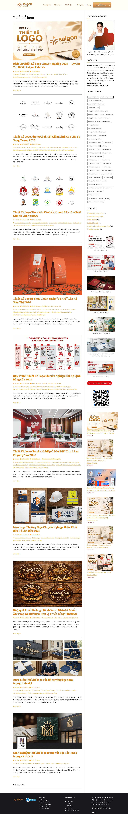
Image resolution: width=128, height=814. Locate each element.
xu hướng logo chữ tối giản (65, 150)
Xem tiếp (16, 90)
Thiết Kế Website (93, 229)
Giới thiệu (68, 5)
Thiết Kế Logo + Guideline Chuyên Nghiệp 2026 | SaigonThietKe (99, 546)
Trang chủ (47, 5)
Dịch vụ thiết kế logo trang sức (24, 763)
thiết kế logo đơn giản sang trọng (23, 150)
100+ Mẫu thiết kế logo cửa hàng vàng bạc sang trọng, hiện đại (43, 681)
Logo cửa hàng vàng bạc (22, 690)
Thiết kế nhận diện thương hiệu (51, 306)
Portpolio (80, 5)
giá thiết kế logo (74, 462)
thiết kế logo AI (91, 149)
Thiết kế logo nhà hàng (93, 163)
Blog (89, 5)
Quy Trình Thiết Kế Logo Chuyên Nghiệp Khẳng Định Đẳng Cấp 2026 (47, 377)
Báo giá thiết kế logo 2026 (107, 97)
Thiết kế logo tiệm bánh (70, 618)
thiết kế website (108, 177)
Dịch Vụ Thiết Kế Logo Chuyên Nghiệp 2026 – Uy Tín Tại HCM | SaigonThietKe (46, 65)
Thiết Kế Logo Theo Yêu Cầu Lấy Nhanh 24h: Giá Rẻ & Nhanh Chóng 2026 (47, 214)
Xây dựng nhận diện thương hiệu (96, 201)
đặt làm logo (36, 538)
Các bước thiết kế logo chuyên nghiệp (41, 386)
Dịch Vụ (57, 5)
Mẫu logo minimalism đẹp (37, 147)
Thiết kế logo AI (92, 223)
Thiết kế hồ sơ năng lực (95, 213)
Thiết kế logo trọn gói (93, 174)
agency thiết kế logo (21, 74)
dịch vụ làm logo (34, 74)
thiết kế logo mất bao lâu (45, 389)
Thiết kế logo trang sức (35, 693)
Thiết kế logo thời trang (93, 170)
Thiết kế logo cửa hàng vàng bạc (66, 690)
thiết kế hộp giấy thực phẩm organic (24, 315)
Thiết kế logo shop (107, 167)
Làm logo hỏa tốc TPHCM (40, 223)
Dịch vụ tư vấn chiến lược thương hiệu (97, 132)
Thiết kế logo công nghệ (94, 153)
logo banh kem (48, 618)
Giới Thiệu (70, 801)
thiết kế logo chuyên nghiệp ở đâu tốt (68, 465)
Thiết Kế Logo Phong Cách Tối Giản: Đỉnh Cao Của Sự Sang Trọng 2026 (46, 138)
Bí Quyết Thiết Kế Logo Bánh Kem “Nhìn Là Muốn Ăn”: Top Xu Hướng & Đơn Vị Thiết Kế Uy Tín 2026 (45, 612)
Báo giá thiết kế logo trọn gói (95, 100)
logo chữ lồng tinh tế (21, 147)
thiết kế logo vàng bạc (50, 693)
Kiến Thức (70, 806)
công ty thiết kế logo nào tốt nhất (25, 462)
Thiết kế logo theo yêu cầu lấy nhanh (42, 225)
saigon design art (107, 142)
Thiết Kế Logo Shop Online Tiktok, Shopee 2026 (99, 574)
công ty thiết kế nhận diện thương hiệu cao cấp (99, 118)
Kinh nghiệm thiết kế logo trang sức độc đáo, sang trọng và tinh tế (45, 754)
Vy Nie (17, 71)
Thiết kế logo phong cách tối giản (45, 150)
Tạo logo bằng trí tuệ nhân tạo (95, 191)
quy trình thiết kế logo (20, 389)
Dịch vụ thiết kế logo (43, 462)
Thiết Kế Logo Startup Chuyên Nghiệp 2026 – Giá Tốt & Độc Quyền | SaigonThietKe (101, 517)
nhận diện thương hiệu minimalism (57, 147)
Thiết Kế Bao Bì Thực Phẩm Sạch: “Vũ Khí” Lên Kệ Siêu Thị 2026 (45, 300)
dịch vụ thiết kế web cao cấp (94, 128)
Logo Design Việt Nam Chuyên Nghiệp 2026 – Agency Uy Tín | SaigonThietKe (100, 432)
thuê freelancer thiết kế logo (94, 184)
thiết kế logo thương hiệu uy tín (32, 540)
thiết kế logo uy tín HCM (39, 77)
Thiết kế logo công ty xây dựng (95, 156)
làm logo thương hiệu (62, 538)
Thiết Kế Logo (36, 71)
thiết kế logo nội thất (107, 163)
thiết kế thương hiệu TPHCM (95, 177)
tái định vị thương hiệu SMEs (95, 187)
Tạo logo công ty (75, 538)
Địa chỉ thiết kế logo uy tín (60, 462)
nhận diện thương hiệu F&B (94, 139)
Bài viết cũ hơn (19, 785)
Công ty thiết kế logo (93, 114)
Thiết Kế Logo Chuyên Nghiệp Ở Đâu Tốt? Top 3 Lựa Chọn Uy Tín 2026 (46, 453)
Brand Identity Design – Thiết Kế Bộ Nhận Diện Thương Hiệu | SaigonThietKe (99, 460)
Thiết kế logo (63, 74)
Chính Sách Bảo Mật (73, 810)
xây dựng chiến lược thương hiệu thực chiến (98, 198)
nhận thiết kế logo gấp (65, 223)
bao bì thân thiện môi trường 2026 (25, 309)
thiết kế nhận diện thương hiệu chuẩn (65, 389)
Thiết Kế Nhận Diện (45, 804)
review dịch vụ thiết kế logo (37, 465)
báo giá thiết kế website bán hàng (96, 104)
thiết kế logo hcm (18, 467)
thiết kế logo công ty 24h (21, 225)
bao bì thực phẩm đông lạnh (46, 309)
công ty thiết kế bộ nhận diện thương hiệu (98, 111)
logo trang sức (39, 763)
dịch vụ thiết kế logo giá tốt (49, 74)
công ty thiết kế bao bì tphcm (65, 309)
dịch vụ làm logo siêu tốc (23, 223)
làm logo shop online (47, 538)
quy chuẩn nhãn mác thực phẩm (40, 312)
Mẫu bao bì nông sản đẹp (21, 312)
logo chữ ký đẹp (102, 135)
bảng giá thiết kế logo (93, 107)
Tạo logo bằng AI (108, 187)
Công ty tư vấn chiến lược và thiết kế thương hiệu (99, 121)
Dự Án (69, 804)
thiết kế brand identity (93, 146)
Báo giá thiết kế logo (93, 97)
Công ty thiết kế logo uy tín (107, 114)
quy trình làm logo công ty (63, 386)
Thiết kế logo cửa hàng (48, 690)
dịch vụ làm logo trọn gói (23, 538)
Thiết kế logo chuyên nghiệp (22, 77)
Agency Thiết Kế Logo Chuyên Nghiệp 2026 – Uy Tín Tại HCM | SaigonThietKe (101, 489)
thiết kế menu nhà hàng (106, 174)
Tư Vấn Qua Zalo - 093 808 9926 (99, 383)
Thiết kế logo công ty (107, 153)
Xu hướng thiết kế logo (93, 194)
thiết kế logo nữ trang (19, 693)
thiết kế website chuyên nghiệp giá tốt (97, 181)
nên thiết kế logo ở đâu (20, 465)
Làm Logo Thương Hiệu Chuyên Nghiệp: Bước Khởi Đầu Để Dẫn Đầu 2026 (45, 529)
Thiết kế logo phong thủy (94, 167)
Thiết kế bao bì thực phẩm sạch (61, 312)
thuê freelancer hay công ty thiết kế (36, 467)
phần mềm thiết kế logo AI (94, 142)
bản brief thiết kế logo (22, 386)
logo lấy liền (53, 223)
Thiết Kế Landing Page (95, 216)
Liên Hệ (69, 808)
